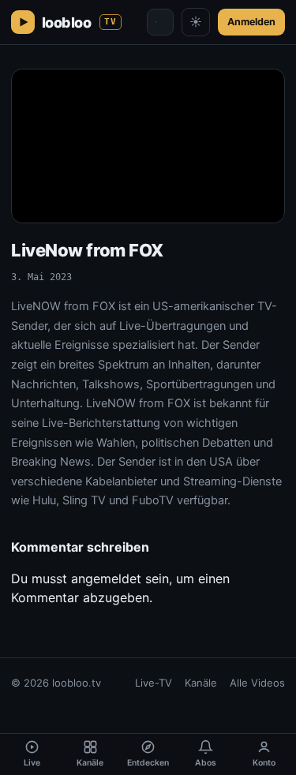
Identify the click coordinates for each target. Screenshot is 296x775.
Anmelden (251, 22)
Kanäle (201, 682)
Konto (264, 763)
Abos (205, 763)
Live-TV (153, 682)
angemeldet (106, 578)
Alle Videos (257, 682)
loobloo (79, 22)
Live (32, 763)
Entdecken (148, 763)
